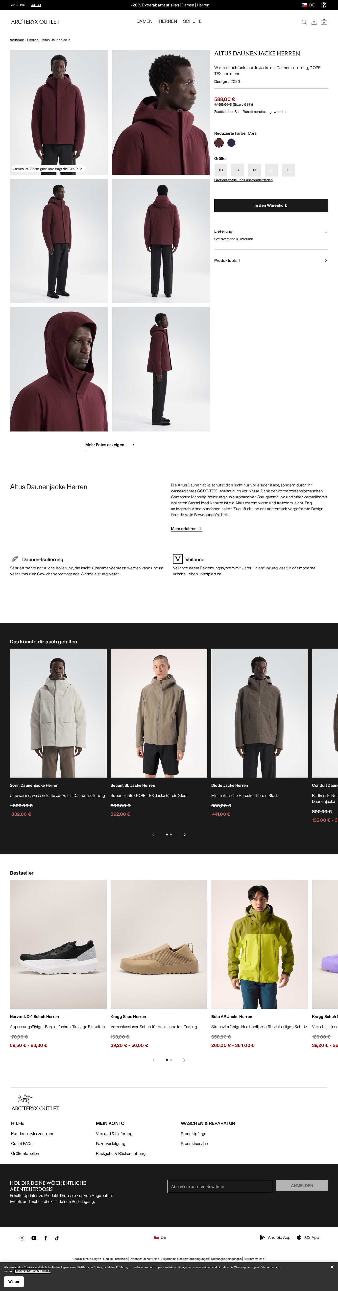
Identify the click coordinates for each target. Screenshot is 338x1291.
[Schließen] (332, 1267)
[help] (323, 5)
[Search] (304, 22)
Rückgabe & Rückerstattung (120, 1153)
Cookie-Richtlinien (115, 1259)
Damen (188, 5)
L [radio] (271, 170)
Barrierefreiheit (254, 1259)
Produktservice (194, 1143)
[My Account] (314, 22)
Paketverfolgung (110, 1143)
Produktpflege (193, 1134)
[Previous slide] (153, 834)
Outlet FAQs (21, 1143)
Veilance (17, 39)
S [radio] (238, 170)
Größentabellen (25, 1153)
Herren (203, 5)
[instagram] (22, 1239)
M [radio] (254, 170)
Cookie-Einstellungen (86, 1259)
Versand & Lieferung (114, 1134)
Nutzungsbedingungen (226, 1259)
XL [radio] (288, 170)
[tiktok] (57, 1238)
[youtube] (34, 1239)
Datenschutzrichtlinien (144, 1259)
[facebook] (46, 1239)
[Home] (35, 21)
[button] (59, 112)
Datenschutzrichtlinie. (32, 1271)
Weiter (14, 1282)
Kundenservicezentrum (32, 1134)
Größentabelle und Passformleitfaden (243, 179)
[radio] (219, 143)
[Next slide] (184, 834)
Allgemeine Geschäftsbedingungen (185, 1259)
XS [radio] (221, 170)
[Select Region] (305, 5)
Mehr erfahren (183, 529)
